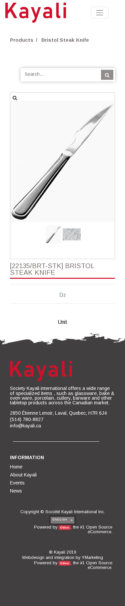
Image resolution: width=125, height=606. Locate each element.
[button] (18, 162)
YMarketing (92, 557)
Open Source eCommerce (99, 529)
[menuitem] (16, 466)
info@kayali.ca (25, 425)
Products (21, 40)
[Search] (107, 74)
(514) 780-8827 (26, 419)
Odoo (64, 527)
